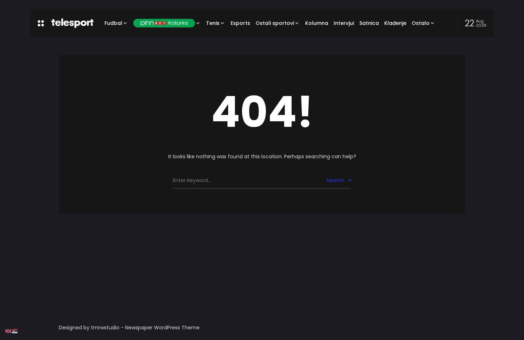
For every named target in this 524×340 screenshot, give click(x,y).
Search (335, 180)
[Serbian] (15, 330)
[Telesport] (72, 23)
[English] (8, 330)
